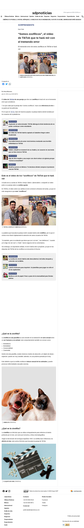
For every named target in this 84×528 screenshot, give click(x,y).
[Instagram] (9, 491)
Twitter (44, 502)
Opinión (31, 16)
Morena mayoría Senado (72, 19)
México (17, 16)
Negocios (53, 16)
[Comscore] (76, 491)
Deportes (47, 16)
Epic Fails (21, 29)
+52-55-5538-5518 (28, 500)
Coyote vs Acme (56, 19)
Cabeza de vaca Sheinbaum (40, 19)
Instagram (45, 505)
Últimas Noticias (9, 16)
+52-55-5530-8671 (28, 502)
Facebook (45, 500)
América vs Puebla (9, 19)
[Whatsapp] (9, 84)
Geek (77, 16)
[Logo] (42, 13)
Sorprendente (62, 16)
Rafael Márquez (24, 19)
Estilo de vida (39, 16)
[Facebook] (3, 84)
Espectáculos (71, 16)
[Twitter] (6, 84)
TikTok (12, 112)
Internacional (24, 16)
